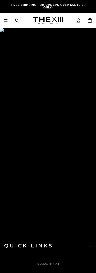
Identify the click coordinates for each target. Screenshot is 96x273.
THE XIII (54, 264)
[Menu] (6, 20)
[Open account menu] (78, 20)
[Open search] (17, 20)
